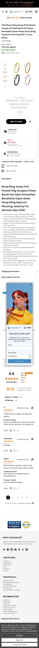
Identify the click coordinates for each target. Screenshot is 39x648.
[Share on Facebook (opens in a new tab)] (11, 431)
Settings (19, 635)
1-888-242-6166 (12, 166)
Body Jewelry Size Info (11, 277)
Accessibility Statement (12, 590)
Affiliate (6, 569)
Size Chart (7, 602)
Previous (5, 59)
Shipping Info (8, 584)
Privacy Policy (9, 581)
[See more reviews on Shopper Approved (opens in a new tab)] (18, 430)
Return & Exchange (10, 586)
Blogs (6, 571)
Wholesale (7, 565)
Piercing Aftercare (10, 606)
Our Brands (8, 563)
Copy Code (27, 5)
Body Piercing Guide (10, 611)
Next (5, 87)
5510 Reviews (13, 382)
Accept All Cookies (19, 645)
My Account (8, 609)
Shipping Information (10, 271)
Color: (19, 98)
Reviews (6, 600)
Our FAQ (6, 604)
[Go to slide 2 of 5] (36, 315)
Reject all (19, 640)
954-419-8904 (11, 171)
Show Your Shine (9, 613)
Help (5, 567)
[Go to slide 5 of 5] (3, 315)
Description (6, 179)
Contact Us (8, 588)
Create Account (9, 608)
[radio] (28, 373)
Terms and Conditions (11, 582)
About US (7, 561)
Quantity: (19, 112)
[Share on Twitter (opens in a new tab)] (14, 430)
